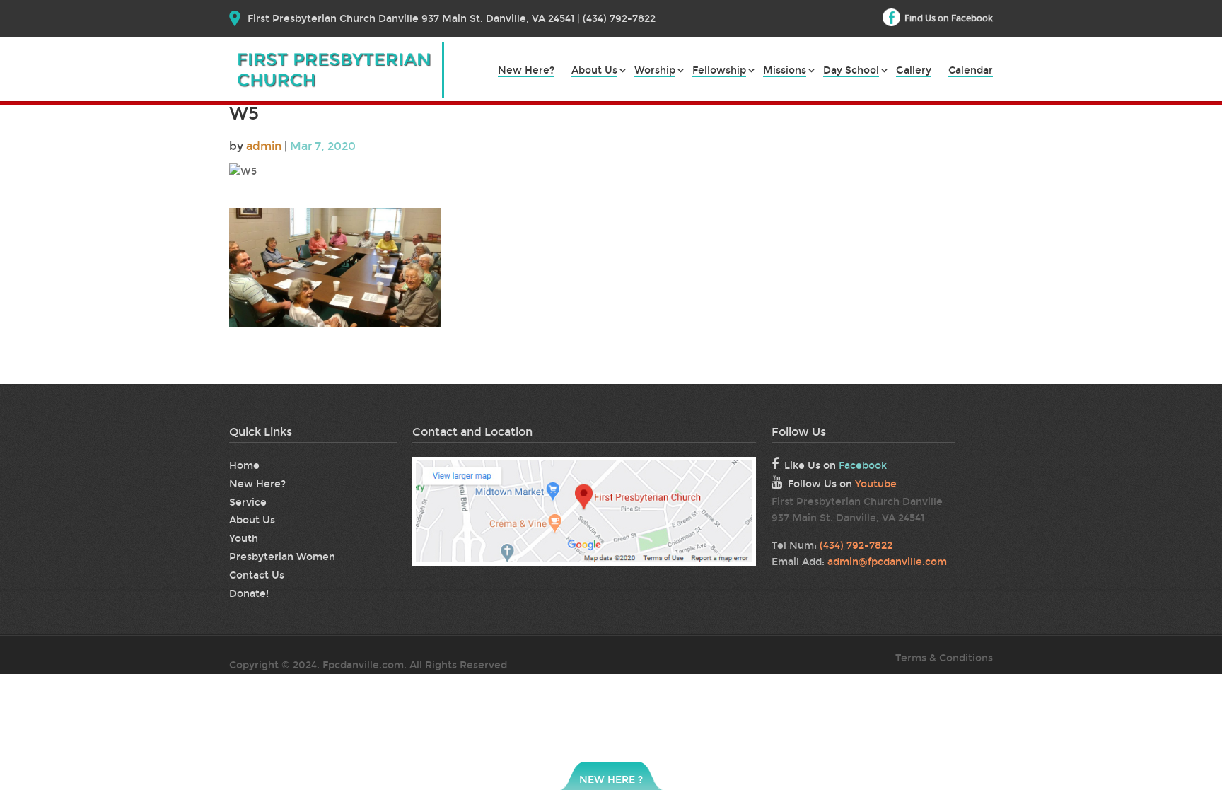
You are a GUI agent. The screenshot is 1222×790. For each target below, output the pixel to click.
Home (244, 466)
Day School (851, 71)
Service (248, 502)
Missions (784, 71)
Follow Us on (842, 484)
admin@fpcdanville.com (887, 562)
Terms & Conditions (944, 658)
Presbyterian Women (282, 557)
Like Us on (835, 466)
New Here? (526, 71)
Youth (243, 539)
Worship (654, 71)
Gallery (913, 71)
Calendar (970, 71)
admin (263, 146)
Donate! (249, 594)
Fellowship (719, 71)
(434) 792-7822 (856, 546)
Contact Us (256, 575)
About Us (594, 71)
